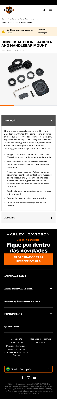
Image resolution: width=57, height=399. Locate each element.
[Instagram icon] (28, 378)
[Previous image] (6, 80)
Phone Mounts (27, 22)
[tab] (7, 105)
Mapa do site (16, 339)
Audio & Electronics (9, 22)
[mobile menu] (50, 10)
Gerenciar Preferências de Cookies (16, 354)
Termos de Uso (16, 342)
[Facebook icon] (22, 378)
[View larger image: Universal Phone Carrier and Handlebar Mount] (28, 79)
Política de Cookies (16, 349)
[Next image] (51, 80)
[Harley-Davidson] (28, 234)
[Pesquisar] (44, 10)
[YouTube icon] (34, 378)
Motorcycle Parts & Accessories (23, 19)
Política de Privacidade (16, 346)
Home (4, 19)
